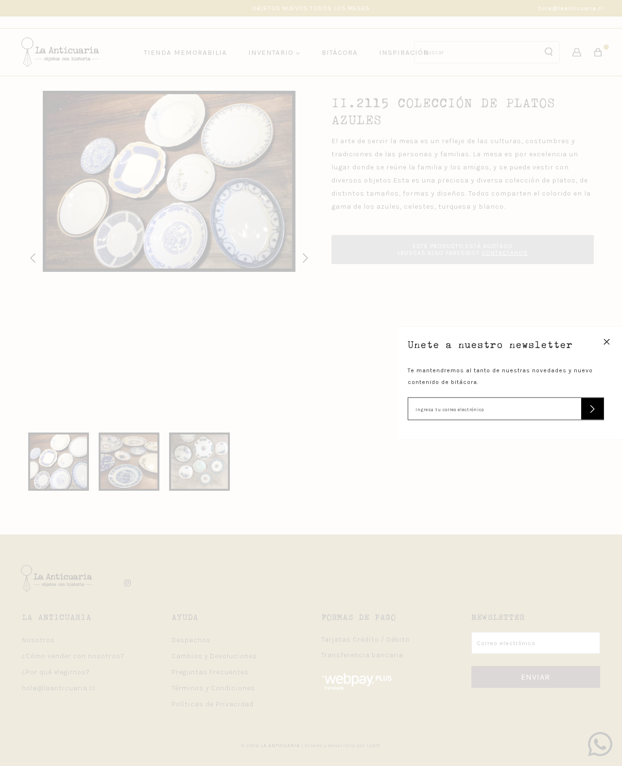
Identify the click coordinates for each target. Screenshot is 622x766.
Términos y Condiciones (213, 688)
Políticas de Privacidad (213, 704)
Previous (31, 257)
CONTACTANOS (505, 253)
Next (304, 257)
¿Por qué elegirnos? (56, 672)
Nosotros (38, 640)
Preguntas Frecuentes (210, 672)
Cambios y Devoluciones (214, 656)
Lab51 (374, 746)
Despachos (191, 640)
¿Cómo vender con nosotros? (73, 656)
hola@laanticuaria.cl (571, 8)
